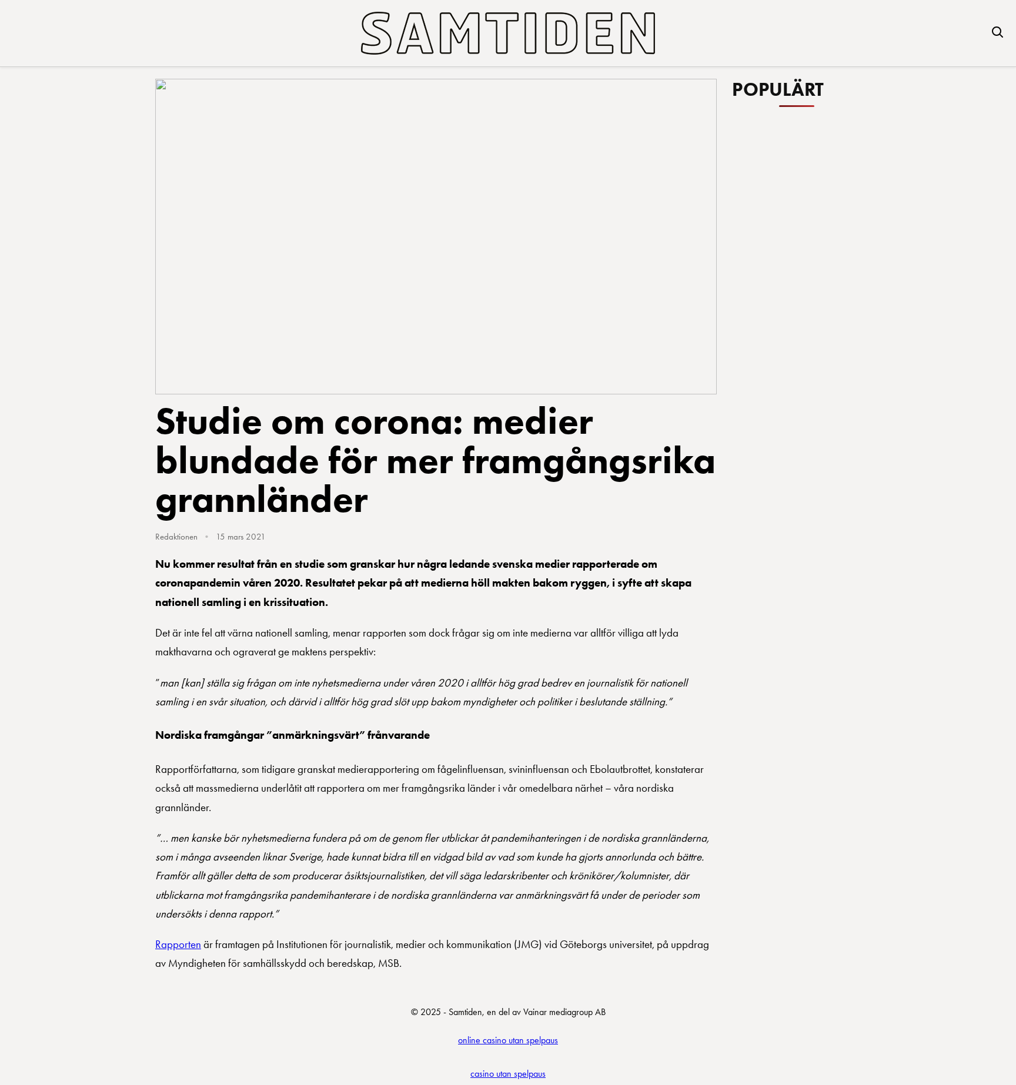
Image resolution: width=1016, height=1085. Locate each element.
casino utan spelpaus (508, 1073)
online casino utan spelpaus (508, 1040)
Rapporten (178, 944)
